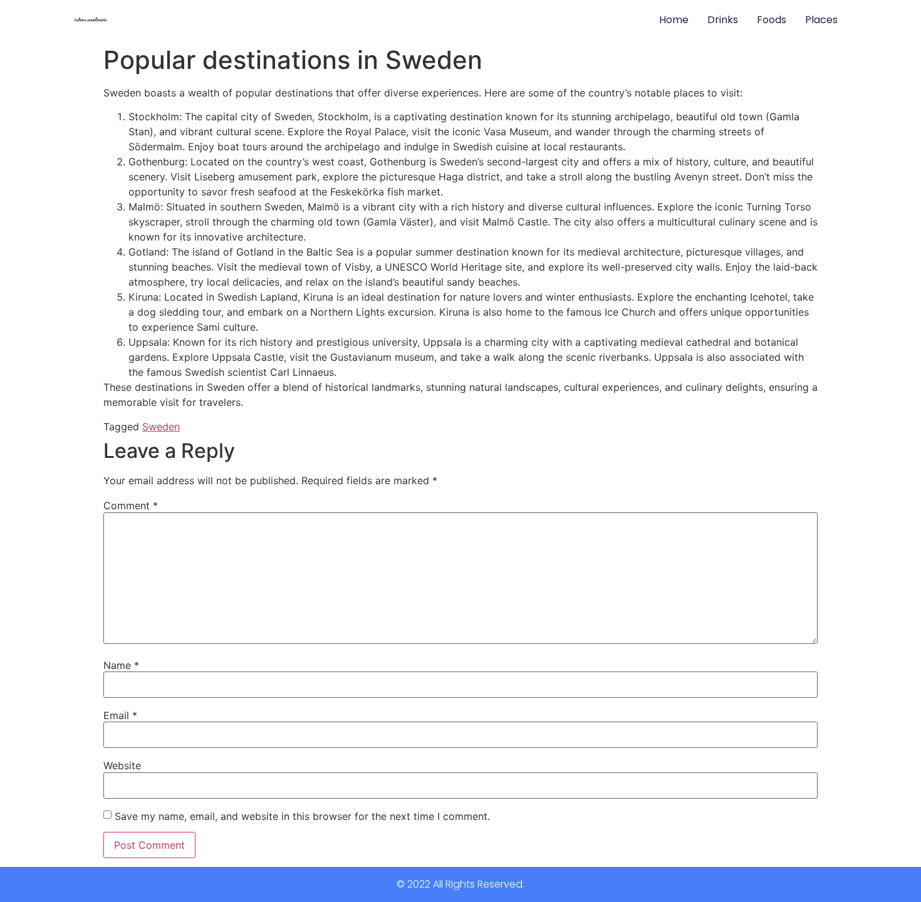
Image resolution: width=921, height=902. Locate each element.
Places (821, 20)
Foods (771, 20)
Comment (130, 505)
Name (121, 665)
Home (674, 20)
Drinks (722, 20)
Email (120, 715)
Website (122, 765)
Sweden (161, 426)
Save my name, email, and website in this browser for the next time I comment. (302, 816)
